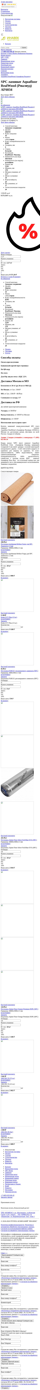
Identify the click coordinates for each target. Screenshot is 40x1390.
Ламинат (4, 59)
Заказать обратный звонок (10, 1361)
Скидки (8, 23)
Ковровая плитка (11, 1182)
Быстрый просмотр (8, 540)
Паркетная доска (7, 63)
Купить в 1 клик (7, 277)
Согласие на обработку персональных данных (17, 1230)
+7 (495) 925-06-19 (7, 51)
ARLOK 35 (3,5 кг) (8, 1078)
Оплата (7, 21)
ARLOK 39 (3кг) (7, 1132)
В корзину (17, 277)
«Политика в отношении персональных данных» (19, 1278)
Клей (7, 1186)
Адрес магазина (6, 2)
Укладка (8, 27)
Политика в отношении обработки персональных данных (17, 1226)
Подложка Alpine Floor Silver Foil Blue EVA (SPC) (19, 840)
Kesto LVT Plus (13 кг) (9, 617)
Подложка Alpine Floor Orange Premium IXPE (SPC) (19, 1009)
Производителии (7, 69)
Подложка (9, 1190)
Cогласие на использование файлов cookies (16, 1229)
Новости (8, 29)
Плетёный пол (6, 65)
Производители (11, 1192)
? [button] (1, 272)
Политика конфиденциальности (12, 1225)
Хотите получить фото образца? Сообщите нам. (17, 1321)
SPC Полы (9, 1171)
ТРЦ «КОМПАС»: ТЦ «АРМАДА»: (18, 1214)
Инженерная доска (8, 61)
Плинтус (8, 1188)
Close (3, 1253)
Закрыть (4, 552)
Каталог (8, 44)
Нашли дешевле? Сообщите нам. (12, 1255)
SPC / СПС (5, 57)
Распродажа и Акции (13, 1184)
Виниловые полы (11, 1169)
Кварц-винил (6, 55)
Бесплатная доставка (12, 19)
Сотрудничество (7, 13)
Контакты (4, 9)
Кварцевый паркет (8, 67)
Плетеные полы (11, 1180)
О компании (5, 11)
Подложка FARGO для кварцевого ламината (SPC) (19, 671)
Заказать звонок (20, 51)
